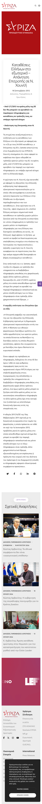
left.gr (25, 734)
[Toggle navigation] (39, 5)
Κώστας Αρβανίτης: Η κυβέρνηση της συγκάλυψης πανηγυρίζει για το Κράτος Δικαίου (20, 601)
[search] (35, 6)
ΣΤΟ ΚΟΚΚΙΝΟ (29, 726)
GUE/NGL (27, 745)
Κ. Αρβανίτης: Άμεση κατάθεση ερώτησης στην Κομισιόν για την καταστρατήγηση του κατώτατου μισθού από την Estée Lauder (19, 646)
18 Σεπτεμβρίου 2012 (21, 91)
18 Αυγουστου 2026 (22, 545)
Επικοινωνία (28, 719)
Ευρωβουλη (7, 545)
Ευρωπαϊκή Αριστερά (27, 739)
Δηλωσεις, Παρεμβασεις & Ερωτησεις (17, 542)
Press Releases (29, 756)
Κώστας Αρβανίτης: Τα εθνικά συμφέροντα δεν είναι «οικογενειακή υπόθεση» (17, 552)
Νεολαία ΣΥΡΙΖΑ (29, 730)
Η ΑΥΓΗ (26, 723)
